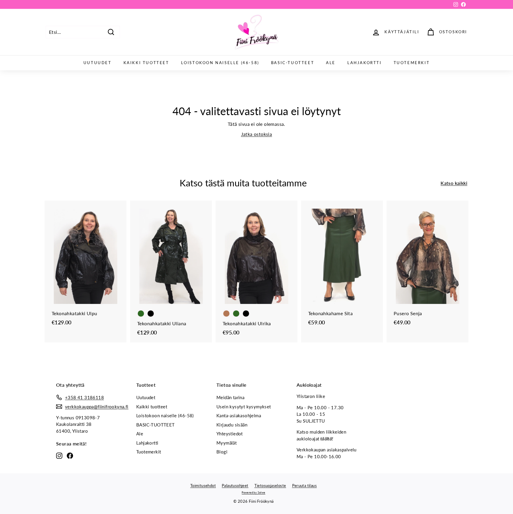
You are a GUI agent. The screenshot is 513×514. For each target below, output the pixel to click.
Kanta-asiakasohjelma (238, 415)
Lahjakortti (364, 62)
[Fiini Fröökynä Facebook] (70, 455)
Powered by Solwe (253, 492)
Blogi (221, 451)
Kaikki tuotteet (146, 62)
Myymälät (226, 442)
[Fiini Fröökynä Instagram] (59, 455)
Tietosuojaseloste (270, 485)
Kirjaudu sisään (231, 424)
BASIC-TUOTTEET (292, 62)
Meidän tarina (230, 397)
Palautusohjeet (235, 485)
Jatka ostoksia (256, 134)
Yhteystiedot (229, 433)
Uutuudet (97, 62)
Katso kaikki (454, 183)
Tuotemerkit (412, 62)
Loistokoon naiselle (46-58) (220, 62)
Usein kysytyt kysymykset (243, 406)
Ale (330, 62)
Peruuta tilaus (304, 485)
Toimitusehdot (203, 485)
